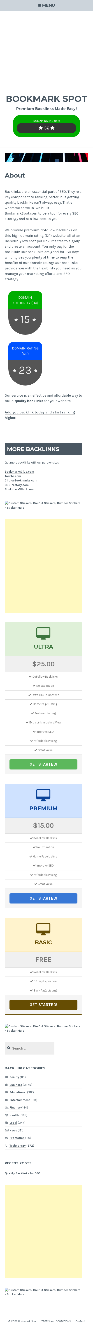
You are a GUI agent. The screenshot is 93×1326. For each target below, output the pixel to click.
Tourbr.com (13, 476)
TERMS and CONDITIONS (56, 1321)
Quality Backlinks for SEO (22, 1173)
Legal (13, 1122)
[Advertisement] (46, 49)
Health (14, 1115)
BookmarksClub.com (19, 471)
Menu (48, 5)
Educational (17, 1092)
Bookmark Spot (46, 98)
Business (15, 1085)
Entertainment (19, 1100)
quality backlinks (29, 401)
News (13, 1130)
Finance (15, 1107)
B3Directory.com (17, 485)
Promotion (17, 1138)
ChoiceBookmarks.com (21, 480)
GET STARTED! (43, 764)
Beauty (14, 1077)
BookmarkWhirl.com (19, 489)
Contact (80, 1321)
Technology (17, 1145)
